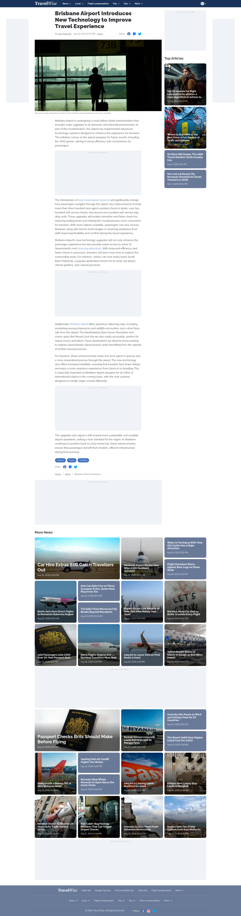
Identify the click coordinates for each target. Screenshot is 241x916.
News (65, 3)
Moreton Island (79, 324)
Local (78, 3)
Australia (83, 460)
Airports (60, 460)
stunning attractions (90, 248)
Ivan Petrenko (64, 34)
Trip (115, 3)
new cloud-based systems (94, 200)
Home (58, 474)
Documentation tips (124, 890)
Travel (71, 460)
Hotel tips (142, 890)
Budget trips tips (103, 890)
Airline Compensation (149, 900)
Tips (126, 3)
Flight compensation (98, 3)
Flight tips (86, 890)
